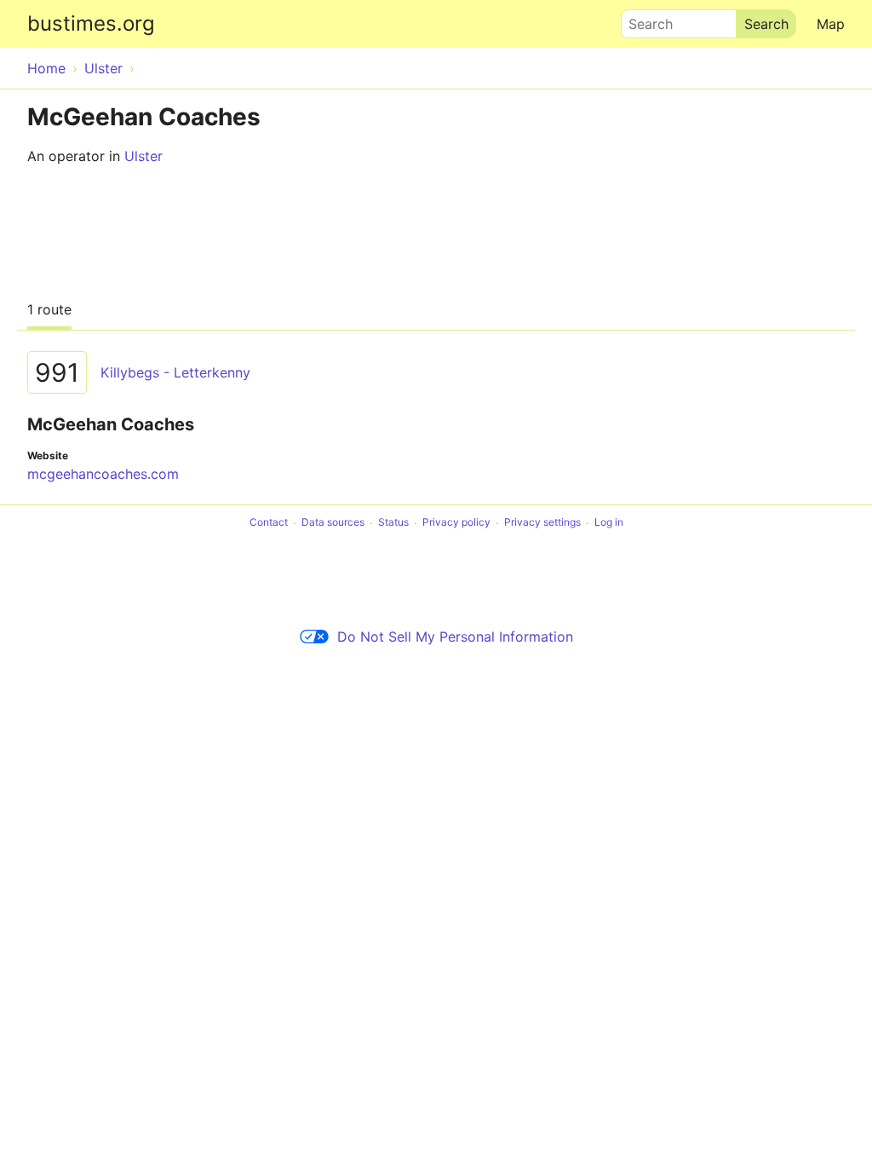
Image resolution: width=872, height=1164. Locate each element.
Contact (269, 522)
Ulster (143, 155)
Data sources (332, 522)
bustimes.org (91, 23)
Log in (608, 522)
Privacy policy (456, 522)
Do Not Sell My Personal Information (455, 636)
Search (643, 19)
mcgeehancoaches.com (103, 473)
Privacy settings (542, 522)
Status (393, 522)
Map (831, 23)
